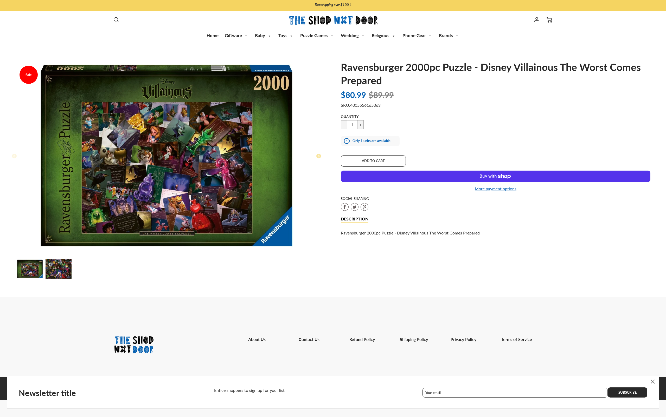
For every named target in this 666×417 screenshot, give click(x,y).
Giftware (234, 35)
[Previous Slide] (14, 156)
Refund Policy (362, 339)
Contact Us (309, 339)
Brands (446, 35)
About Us (257, 339)
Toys (283, 35)
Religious (381, 35)
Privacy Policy (463, 339)
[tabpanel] (30, 269)
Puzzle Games (314, 35)
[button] (373, 161)
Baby (260, 35)
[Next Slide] (318, 156)
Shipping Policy (414, 339)
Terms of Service (516, 339)
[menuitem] (212, 35)
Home (213, 35)
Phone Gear (414, 35)
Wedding (350, 35)
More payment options (495, 188)
